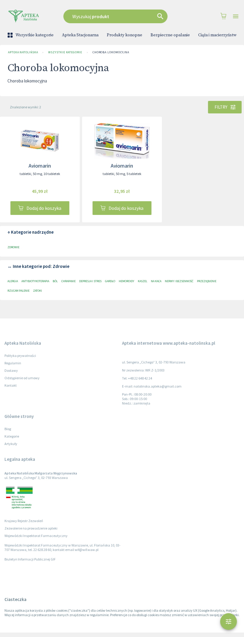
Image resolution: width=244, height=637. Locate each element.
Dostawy (11, 370)
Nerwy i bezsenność (179, 281)
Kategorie (11, 436)
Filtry (221, 107)
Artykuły (10, 443)
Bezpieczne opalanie (170, 35)
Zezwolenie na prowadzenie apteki (30, 528)
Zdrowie (13, 247)
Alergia (12, 281)
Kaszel (142, 281)
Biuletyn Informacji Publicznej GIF (30, 559)
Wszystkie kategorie (34, 35)
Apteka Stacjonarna (80, 35)
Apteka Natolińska (23, 52)
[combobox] (120, 16)
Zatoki (37, 291)
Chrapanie (68, 281)
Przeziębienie (206, 281)
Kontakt (10, 385)
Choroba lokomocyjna (111, 52)
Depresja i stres (90, 281)
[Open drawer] (236, 16)
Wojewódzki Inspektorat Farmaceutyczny (36, 535)
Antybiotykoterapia (35, 281)
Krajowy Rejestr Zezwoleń (23, 521)
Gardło (110, 281)
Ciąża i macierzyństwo (218, 35)
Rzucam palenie (18, 291)
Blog (7, 429)
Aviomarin (40, 165)
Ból (55, 281)
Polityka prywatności (20, 355)
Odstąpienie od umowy (22, 378)
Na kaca (156, 281)
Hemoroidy (126, 281)
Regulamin (12, 363)
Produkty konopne (124, 35)
